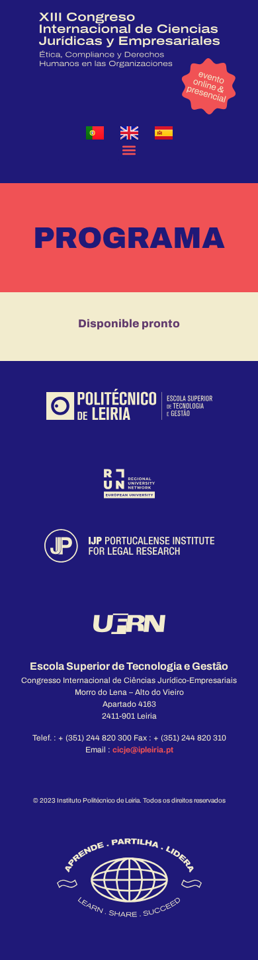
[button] (129, 150)
